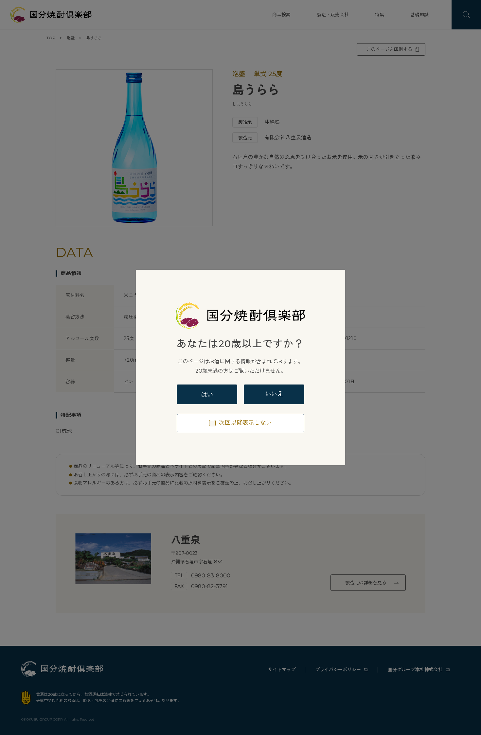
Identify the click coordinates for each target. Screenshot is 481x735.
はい (207, 394)
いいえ (274, 394)
